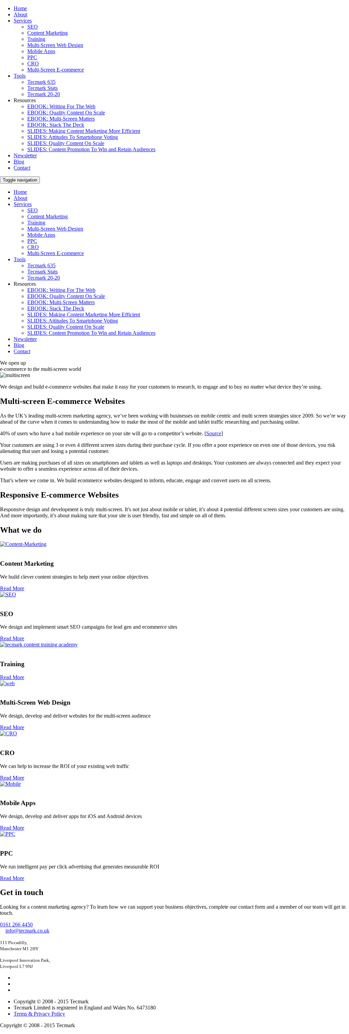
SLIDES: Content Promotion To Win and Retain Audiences (91, 149)
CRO (33, 63)
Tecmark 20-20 (43, 94)
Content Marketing (47, 33)
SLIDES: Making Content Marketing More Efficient (83, 131)
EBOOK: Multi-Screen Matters (61, 119)
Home (20, 8)
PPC (32, 57)
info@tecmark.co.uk (27, 931)
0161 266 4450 (16, 924)
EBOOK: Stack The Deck (55, 125)
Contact (22, 168)
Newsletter (25, 155)
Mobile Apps (41, 51)
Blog (19, 161)
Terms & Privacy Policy (39, 1014)
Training (36, 39)
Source (213, 433)
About (20, 14)
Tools (20, 76)
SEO (32, 27)
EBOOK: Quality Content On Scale (66, 112)
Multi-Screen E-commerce (55, 70)
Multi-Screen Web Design (55, 45)
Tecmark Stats (42, 88)
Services (23, 21)
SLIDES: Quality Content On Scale (65, 143)
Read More (12, 588)
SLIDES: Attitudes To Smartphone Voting (72, 137)
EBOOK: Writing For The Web (61, 106)
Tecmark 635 (41, 82)
